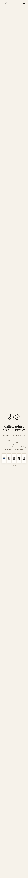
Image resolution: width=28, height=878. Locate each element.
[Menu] (24, 2)
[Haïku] (19, 458)
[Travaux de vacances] (4, 458)
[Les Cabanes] (9, 458)
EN (20, 3)
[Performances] (24, 458)
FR (16, 3)
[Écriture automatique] (14, 458)
